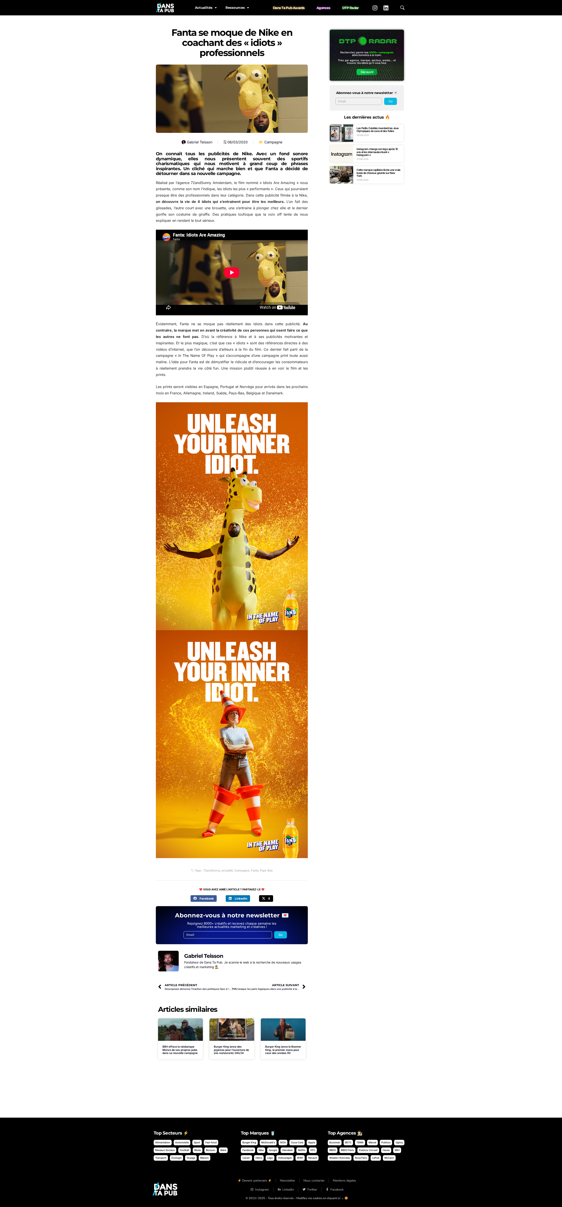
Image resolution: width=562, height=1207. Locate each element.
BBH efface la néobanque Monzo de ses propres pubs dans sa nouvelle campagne (180, 1050)
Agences (323, 8)
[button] (204, 898)
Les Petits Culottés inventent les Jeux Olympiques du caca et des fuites (378, 129)
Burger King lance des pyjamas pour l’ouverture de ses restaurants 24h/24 (231, 1050)
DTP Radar (350, 8)
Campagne (273, 142)
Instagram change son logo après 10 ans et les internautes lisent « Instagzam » (377, 152)
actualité (227, 870)
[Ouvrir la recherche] (402, 7)
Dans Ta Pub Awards (289, 8)
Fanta (254, 870)
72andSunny (211, 870)
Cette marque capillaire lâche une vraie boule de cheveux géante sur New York (378, 172)
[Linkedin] (385, 7)
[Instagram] (374, 7)
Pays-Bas (266, 870)
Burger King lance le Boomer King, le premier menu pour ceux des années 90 (283, 1050)
